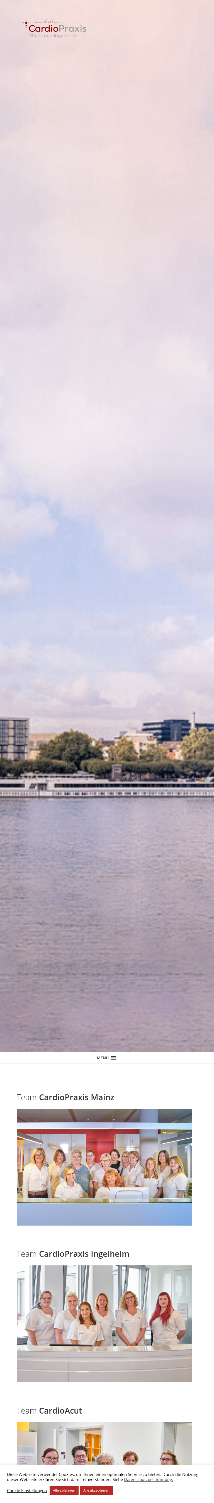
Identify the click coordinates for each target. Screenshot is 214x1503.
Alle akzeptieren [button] (96, 1490)
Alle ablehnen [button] (64, 1490)
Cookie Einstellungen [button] (27, 1490)
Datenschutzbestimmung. (148, 1479)
